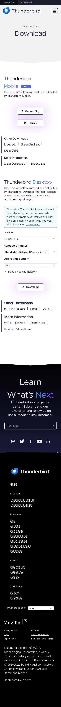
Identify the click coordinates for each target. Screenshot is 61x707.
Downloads (16, 530)
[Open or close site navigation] (55, 11)
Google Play (32, 111)
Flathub (34, 309)
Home (13, 483)
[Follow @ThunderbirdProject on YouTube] (39, 441)
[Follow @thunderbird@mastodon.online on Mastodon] (12, 441)
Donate (14, 592)
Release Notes (38, 323)
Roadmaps (16, 550)
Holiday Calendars (20, 545)
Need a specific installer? (22, 271)
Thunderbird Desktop (22, 499)
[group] (8, 232)
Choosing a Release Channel (18, 329)
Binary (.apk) (10, 144)
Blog (12, 520)
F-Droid (32, 123)
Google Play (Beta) (30, 144)
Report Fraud (10, 639)
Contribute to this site (17, 680)
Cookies (35, 630)
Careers (14, 576)
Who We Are (17, 566)
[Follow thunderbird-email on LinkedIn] (48, 441)
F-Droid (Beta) (11, 150)
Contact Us (16, 571)
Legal (6, 634)
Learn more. (33, 224)
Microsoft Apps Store (14, 309)
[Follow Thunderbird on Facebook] (30, 441)
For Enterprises (19, 540)
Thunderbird (9, 3)
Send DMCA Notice (40, 634)
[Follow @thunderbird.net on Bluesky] (21, 441)
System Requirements (14, 323)
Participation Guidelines (42, 639)
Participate (16, 597)
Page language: (16, 607)
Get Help (15, 525)
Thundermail (26, 3)
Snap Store (48, 309)
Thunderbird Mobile (21, 504)
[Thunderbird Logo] (22, 11)
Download (32, 286)
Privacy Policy (10, 630)
